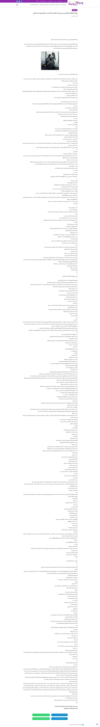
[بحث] (17, 5)
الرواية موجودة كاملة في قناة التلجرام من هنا (59, 715)
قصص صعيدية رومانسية (34, 5)
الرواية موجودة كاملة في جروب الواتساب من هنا (41, 715)
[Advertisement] (50, 25)
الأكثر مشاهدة (52, 5)
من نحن (55, 1)
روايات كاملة (58, 5)
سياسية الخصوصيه (43, 1)
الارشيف (37, 1)
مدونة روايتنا (71, 724)
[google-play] (17, 1)
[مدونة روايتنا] (75, 3)
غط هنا (56, 706)
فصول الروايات (63, 5)
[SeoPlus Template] (83, 724)
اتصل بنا (65, 1)
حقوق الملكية (60, 1)
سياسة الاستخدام (50, 1)
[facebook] (21, 1)
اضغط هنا (66, 708)
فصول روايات (75, 10)
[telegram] (19, 1)
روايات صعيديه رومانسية (44, 5)
